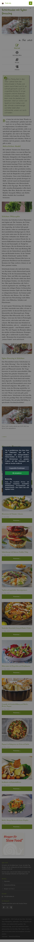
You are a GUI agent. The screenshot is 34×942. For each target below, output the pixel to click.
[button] (17, 468)
